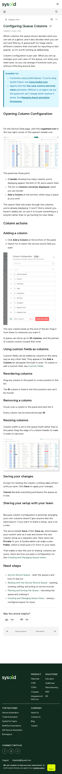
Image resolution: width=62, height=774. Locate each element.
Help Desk (35, 679)
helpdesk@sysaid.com (21, 760)
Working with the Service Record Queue (27, 582)
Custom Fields (35, 366)
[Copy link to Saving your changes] (37, 476)
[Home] (9, 4)
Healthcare (50, 683)
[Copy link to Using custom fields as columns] (53, 349)
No (27, 619)
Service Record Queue (19, 575)
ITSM (33, 683)
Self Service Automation (12, 730)
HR (46, 696)
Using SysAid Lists (38, 82)
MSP (47, 692)
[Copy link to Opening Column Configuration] (7, 120)
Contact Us (35, 717)
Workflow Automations (11, 726)
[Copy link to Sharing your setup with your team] (7, 508)
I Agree (51, 767)
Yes (12, 619)
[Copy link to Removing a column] (36, 400)
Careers (34, 726)
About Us (35, 713)
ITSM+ (34, 687)
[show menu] (57, 4)
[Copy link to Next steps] (25, 566)
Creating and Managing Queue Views (27, 557)
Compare (35, 692)
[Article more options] (56, 19)
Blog (33, 721)
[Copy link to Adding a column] (32, 233)
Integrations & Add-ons (37, 697)
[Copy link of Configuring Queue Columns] (50, 26)
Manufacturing (51, 687)
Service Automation (10, 713)
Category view (13, 19)
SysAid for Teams (9, 721)
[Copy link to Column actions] (32, 223)
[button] (17, 631)
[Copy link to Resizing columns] (32, 420)
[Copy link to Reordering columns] (36, 373)
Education (49, 679)
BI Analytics (7, 734)
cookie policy (39, 768)
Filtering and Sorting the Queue (23, 590)
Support (5, 760)
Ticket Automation (10, 717)
